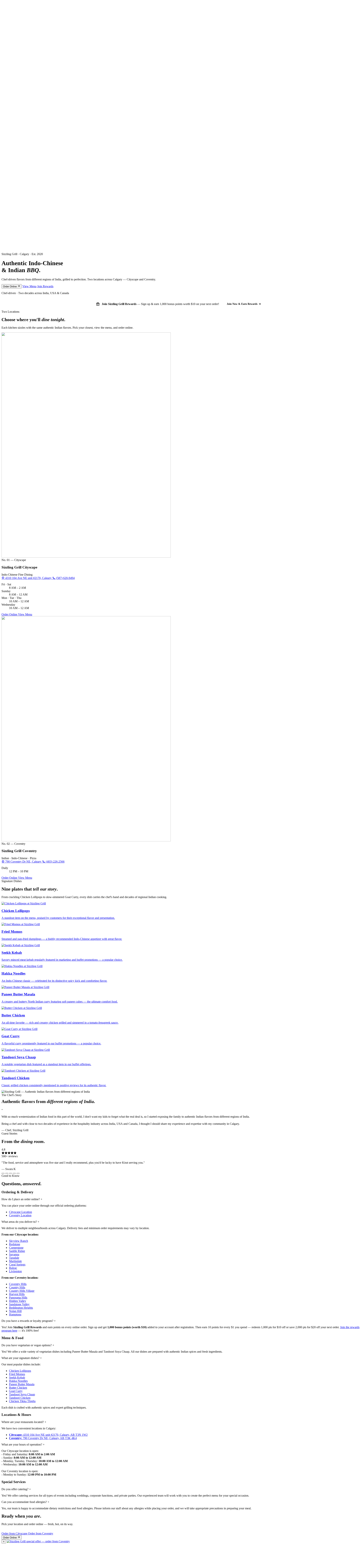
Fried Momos (17, 1374)
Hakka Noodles (18, 1380)
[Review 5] (18, 1173)
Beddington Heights (21, 1307)
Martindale (15, 1261)
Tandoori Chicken (19, 1397)
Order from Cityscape (15, 1533)
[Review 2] (6, 1173)
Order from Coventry (40, 1533)
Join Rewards (45, 286)
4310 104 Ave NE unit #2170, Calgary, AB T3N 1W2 (48, 1434)
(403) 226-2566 (54, 861)
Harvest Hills (17, 1294)
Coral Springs (17, 1264)
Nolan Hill (15, 1311)
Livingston (15, 1271)
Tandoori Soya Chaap (22, 1394)
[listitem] (180, 911)
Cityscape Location (20, 1212)
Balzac (13, 1267)
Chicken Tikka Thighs (22, 1401)
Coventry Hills (18, 1284)
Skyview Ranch (18, 1240)
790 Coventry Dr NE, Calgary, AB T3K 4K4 (43, 1438)
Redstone (14, 1244)
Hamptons (15, 1314)
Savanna (14, 1254)
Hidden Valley (17, 1301)
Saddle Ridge (17, 1251)
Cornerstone (16, 1247)
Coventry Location (20, 1215)
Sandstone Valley (19, 1304)
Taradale (14, 1257)
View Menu (29, 286)
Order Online (10, 286)
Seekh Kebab (17, 1377)
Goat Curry (16, 1391)
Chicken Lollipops (20, 1370)
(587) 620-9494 (65, 578)
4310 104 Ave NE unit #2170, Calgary (28, 578)
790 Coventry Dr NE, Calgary (23, 861)
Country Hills (17, 1287)
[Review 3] (10, 1173)
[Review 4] (14, 1173)
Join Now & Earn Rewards (242, 304)
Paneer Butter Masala (21, 1384)
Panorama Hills (18, 1297)
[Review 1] (3, 1173)
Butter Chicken (18, 1387)
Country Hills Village (21, 1290)
